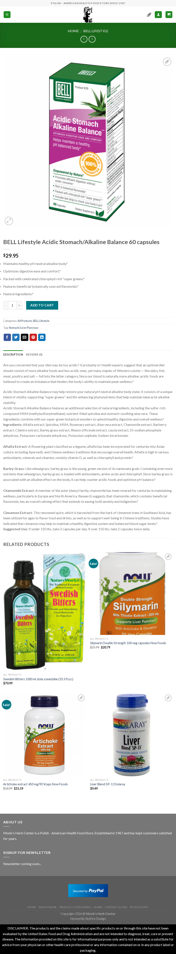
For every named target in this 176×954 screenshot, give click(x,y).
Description (13, 354)
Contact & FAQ (116, 907)
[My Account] (158, 14)
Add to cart (42, 305)
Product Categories (75, 907)
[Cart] (169, 14)
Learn (98, 907)
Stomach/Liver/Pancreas (23, 327)
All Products (25, 321)
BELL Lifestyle (95, 31)
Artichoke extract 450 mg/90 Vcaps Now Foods (35, 784)
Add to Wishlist (165, 72)
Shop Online (48, 907)
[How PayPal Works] (88, 890)
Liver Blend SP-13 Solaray (107, 784)
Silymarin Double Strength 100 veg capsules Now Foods (128, 643)
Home (73, 31)
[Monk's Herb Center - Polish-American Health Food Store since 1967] (88, 14)
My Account (139, 907)
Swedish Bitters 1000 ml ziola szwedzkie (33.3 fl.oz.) (38, 679)
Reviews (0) (34, 354)
